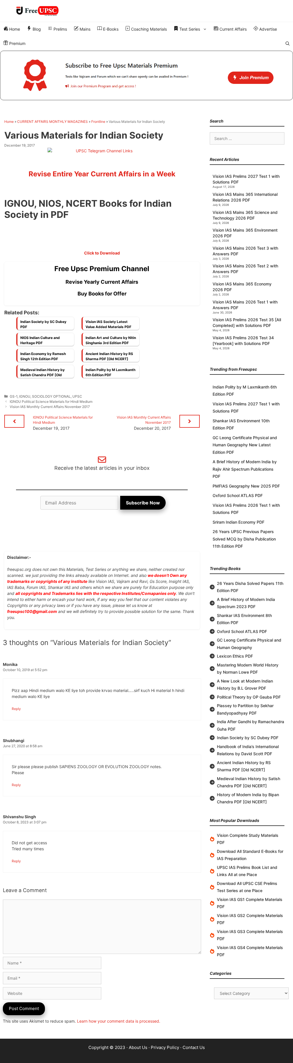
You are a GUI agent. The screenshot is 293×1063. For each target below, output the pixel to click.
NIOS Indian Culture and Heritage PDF (40, 340)
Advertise (267, 29)
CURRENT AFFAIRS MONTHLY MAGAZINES (52, 121)
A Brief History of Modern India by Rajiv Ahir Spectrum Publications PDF (245, 469)
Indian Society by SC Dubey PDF (43, 324)
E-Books (110, 29)
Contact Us (194, 1047)
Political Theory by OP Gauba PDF (249, 697)
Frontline (98, 121)
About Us (138, 1047)
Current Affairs (232, 29)
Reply (16, 709)
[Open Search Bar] (287, 43)
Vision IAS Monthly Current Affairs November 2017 (50, 407)
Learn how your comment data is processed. (118, 1021)
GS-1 (13, 396)
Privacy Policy (165, 1047)
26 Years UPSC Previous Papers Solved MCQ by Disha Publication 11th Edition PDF (244, 539)
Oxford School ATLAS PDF (238, 495)
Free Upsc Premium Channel (101, 269)
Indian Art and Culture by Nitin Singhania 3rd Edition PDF (111, 340)
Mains (84, 29)
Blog (36, 29)
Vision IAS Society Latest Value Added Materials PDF (108, 324)
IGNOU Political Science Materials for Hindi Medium (51, 401)
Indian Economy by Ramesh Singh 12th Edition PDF (43, 356)
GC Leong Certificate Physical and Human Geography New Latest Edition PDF (245, 445)
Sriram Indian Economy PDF (238, 522)
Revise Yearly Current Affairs (102, 282)
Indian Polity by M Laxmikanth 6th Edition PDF (110, 372)
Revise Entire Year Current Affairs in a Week (102, 174)
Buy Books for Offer (102, 294)
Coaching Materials (148, 29)
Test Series (189, 29)
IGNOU (24, 396)
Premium (16, 43)
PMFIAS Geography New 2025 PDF (246, 486)
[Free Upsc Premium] (146, 75)
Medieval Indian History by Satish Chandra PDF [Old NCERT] (42, 374)
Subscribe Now (143, 503)
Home (14, 29)
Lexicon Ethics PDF (235, 656)
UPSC (77, 396)
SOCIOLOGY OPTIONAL (51, 396)
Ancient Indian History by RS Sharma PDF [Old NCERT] (109, 356)
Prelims (59, 29)
